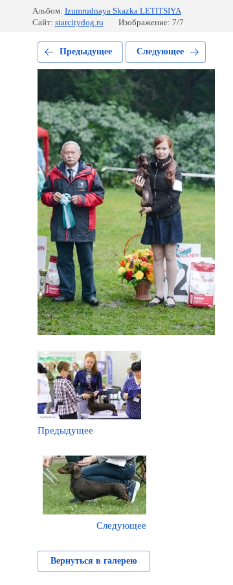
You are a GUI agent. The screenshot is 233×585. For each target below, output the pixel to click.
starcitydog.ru (79, 22)
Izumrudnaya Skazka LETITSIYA (123, 11)
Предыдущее (86, 51)
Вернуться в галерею (93, 561)
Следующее (160, 51)
